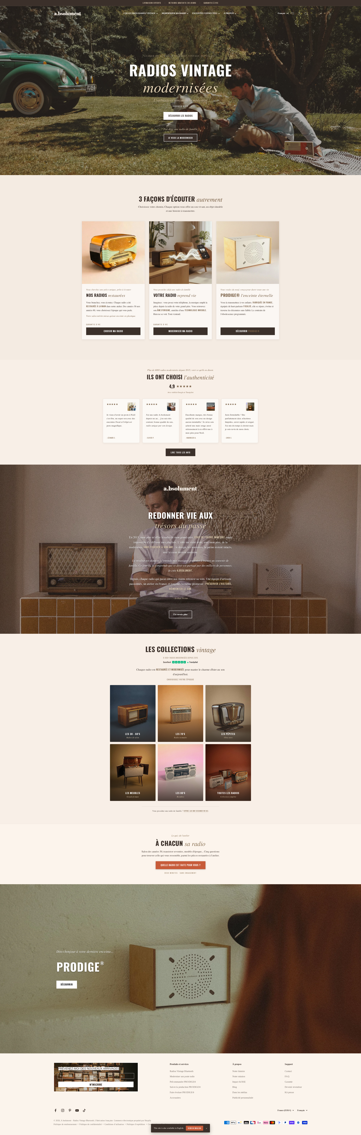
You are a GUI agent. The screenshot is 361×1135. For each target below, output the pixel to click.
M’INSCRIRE (96, 1084)
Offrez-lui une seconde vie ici (196, 811)
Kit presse (289, 1092)
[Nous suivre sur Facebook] (55, 1110)
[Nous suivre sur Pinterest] (70, 1110)
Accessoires (175, 1098)
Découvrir (248, 331)
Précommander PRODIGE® (183, 1082)
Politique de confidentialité (90, 1124)
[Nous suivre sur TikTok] (84, 1110)
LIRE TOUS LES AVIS (180, 452)
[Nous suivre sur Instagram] (63, 1110)
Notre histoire (238, 1071)
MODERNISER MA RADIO (174, 13)
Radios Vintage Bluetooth (181, 1071)
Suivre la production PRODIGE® (185, 1087)
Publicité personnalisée (242, 1098)
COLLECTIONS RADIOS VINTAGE (139, 13)
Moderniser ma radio (180, 331)
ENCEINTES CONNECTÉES (204, 13)
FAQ (287, 1076)
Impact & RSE (239, 1082)
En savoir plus (180, 614)
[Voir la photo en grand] (131, 406)
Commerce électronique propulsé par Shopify (132, 1120)
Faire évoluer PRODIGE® (182, 1092)
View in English (194, 1128)
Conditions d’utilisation (114, 1124)
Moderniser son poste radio (182, 1076)
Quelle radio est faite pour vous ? (181, 865)
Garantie (288, 1082)
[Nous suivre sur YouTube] (77, 1110)
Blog (234, 1087)
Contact (288, 1071)
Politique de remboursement (65, 1124)
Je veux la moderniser (180, 137)
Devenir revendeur (293, 1087)
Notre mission (238, 1076)
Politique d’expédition (136, 1124)
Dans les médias (239, 1092)
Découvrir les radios (180, 115)
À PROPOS (229, 13)
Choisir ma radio (113, 331)
